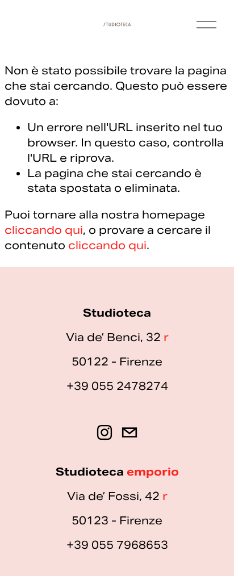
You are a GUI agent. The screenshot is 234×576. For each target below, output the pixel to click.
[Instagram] (104, 432)
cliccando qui (44, 230)
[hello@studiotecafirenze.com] (129, 432)
